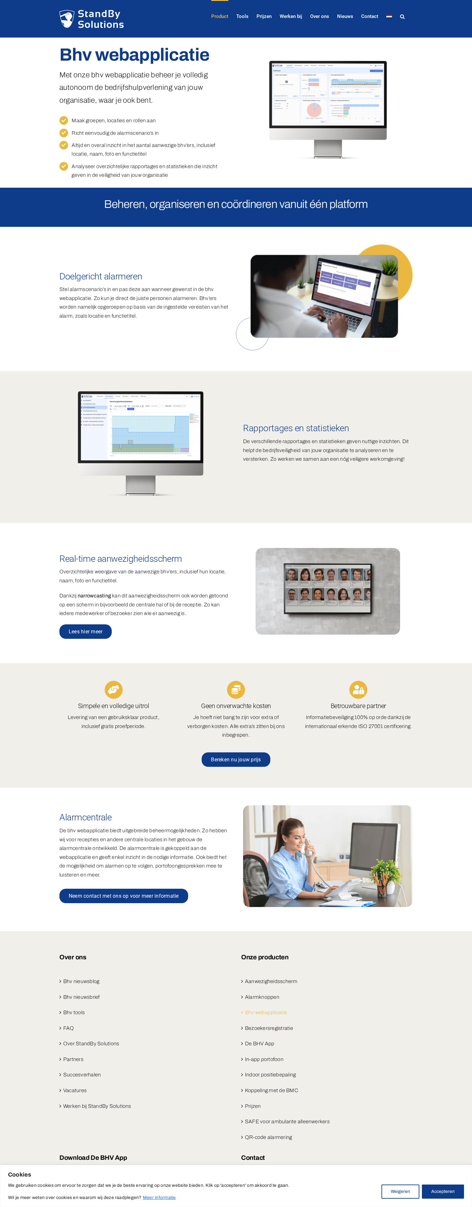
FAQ (68, 1028)
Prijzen (253, 1106)
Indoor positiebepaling (270, 1074)
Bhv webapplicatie (266, 1012)
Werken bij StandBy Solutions (97, 1106)
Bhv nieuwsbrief (81, 997)
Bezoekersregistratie (269, 1028)
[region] (236, 1186)
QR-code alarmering (268, 1137)
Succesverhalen (82, 1074)
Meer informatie (159, 1197)
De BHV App (259, 1043)
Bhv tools (74, 1012)
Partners (73, 1059)
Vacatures (75, 1090)
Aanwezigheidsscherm (271, 981)
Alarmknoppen (262, 997)
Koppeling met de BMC (271, 1090)
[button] (402, 16)
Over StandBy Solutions (91, 1043)
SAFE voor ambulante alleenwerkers (287, 1121)
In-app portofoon (264, 1059)
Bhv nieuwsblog (81, 981)
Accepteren (443, 1191)
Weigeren (400, 1191)
